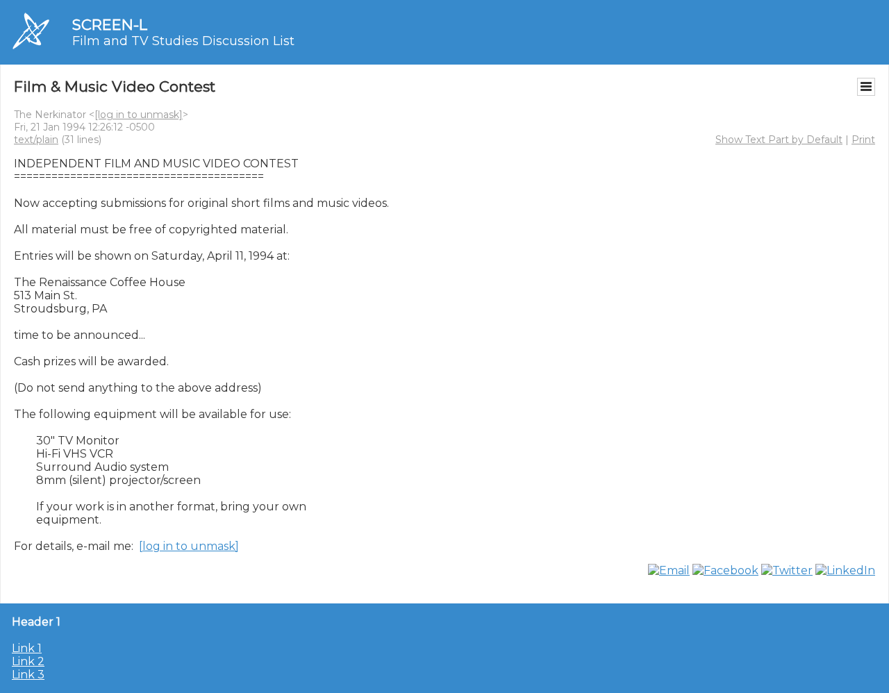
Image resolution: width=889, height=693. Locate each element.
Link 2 (28, 661)
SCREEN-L (109, 24)
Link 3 (28, 674)
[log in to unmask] (138, 114)
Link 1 (27, 648)
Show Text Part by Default (778, 139)
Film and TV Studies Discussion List (183, 41)
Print (863, 139)
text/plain (36, 139)
